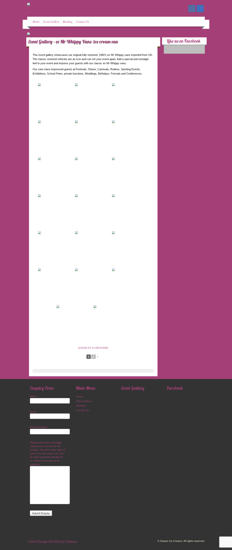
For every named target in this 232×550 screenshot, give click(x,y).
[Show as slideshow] (93, 348)
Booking (67, 21)
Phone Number (38, 427)
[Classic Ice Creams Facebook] (191, 8)
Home (36, 21)
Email (33, 411)
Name (33, 396)
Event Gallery (51, 21)
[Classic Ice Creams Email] (200, 8)
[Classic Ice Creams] (39, 4)
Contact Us (82, 21)
